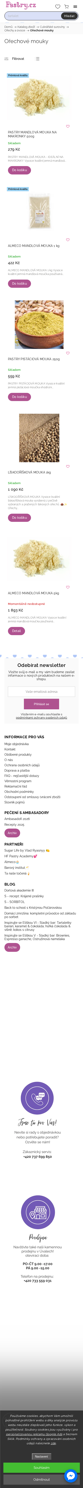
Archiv (12, 833)
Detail (16, 631)
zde (53, 1443)
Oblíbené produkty (18, 754)
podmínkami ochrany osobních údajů (41, 717)
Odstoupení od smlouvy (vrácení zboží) (32, 797)
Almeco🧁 (11, 862)
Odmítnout (41, 1480)
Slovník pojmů (14, 802)
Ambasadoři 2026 (17, 819)
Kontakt (9, 749)
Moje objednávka (16, 744)
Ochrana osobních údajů (22, 765)
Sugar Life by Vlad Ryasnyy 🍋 (27, 850)
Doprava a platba (17, 770)
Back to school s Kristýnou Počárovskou (33, 907)
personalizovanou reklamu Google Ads (34, 1434)
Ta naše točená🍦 (17, 873)
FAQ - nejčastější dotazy (21, 776)
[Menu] (75, 6)
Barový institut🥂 (16, 867)
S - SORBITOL (14, 902)
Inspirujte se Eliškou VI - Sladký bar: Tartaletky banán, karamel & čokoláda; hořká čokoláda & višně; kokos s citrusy (37, 926)
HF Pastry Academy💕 (20, 856)
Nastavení (41, 1456)
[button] (70, 1475)
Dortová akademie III (19, 890)
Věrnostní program (17, 781)
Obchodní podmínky (19, 791)
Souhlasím (42, 1468)
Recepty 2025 (14, 824)
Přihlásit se (41, 704)
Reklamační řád (15, 786)
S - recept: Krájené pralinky (24, 896)
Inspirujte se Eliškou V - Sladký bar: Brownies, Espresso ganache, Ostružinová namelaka (37, 937)
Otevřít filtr (14, 58)
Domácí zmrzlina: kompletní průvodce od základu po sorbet (40, 915)
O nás (8, 760)
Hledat (69, 16)
